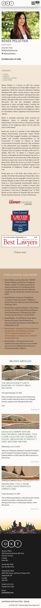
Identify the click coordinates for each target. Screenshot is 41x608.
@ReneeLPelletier (9, 53)
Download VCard (11, 59)
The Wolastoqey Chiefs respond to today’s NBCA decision (16, 385)
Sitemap (26, 601)
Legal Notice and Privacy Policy (12, 601)
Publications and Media (10, 78)
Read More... (35, 409)
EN (37, 2)
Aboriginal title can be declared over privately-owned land (16, 486)
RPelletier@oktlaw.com (10, 50)
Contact (5, 74)
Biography (6, 76)
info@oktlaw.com (7, 592)
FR (37, 4)
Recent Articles (7, 80)
